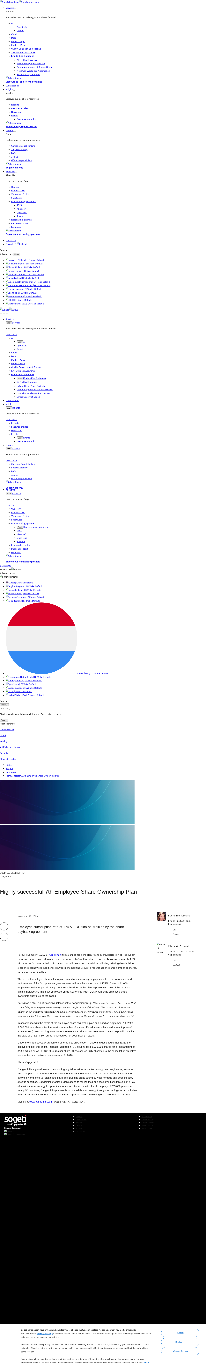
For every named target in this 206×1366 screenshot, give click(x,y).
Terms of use (147, 1128)
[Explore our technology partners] (106, 230)
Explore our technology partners (23, 234)
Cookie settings (148, 1122)
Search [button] (3, 250)
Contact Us (80, 1131)
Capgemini (55, 954)
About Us (16, 493)
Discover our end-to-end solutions (24, 82)
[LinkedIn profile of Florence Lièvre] (170, 934)
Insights (16, 407)
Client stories (81, 1119)
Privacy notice (147, 1125)
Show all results (8, 758)
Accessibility (147, 1116)
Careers (16, 448)
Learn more (11, 334)
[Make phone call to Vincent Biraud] (170, 960)
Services (16, 322)
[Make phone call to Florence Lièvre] (170, 929)
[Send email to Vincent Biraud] (170, 964)
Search (4, 720)
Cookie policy (147, 1119)
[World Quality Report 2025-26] (106, 123)
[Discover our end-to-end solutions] (106, 78)
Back (9, 323)
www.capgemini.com (41, 1101)
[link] (19, 1)
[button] (15, 8)
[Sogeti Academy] (106, 164)
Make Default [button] (37, 259)
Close (16, 254)
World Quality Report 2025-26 (21, 126)
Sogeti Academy (14, 168)
